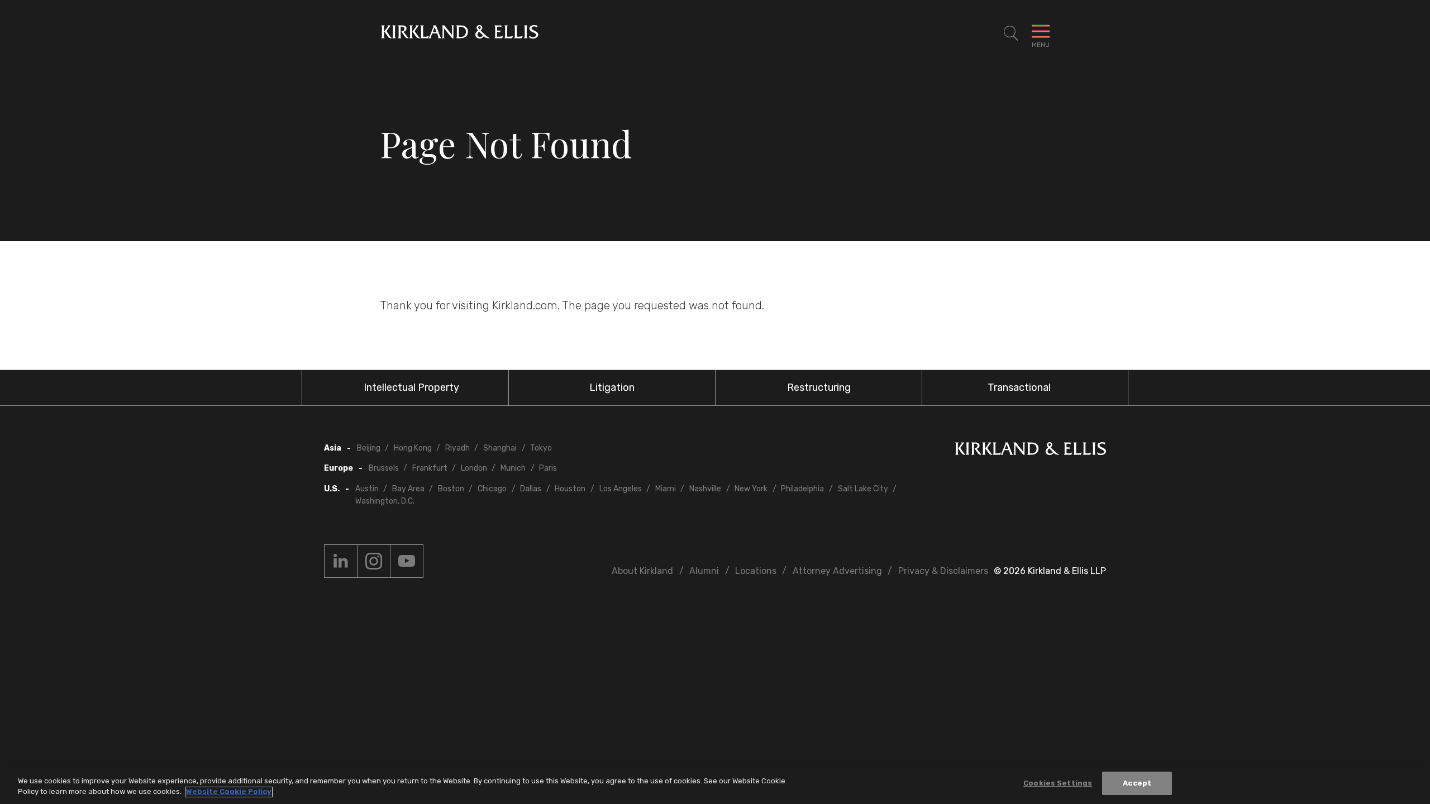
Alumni (704, 571)
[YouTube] (406, 561)
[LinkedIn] (341, 561)
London (474, 468)
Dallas (530, 489)
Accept (1137, 783)
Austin (367, 489)
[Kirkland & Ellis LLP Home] (1030, 451)
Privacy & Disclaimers (943, 571)
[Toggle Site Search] (1011, 33)
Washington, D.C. (384, 501)
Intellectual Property (411, 387)
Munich (513, 468)
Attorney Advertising (837, 571)
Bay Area (408, 489)
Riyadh (457, 448)
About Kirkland (642, 571)
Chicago (492, 489)
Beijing (368, 448)
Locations (755, 571)
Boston (451, 489)
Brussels (384, 468)
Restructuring (819, 387)
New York (751, 489)
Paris (548, 468)
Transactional (1019, 387)
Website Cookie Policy (228, 792)
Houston (570, 489)
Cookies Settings (1057, 783)
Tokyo (541, 448)
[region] (715, 784)
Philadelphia (802, 489)
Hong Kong (413, 448)
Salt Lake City (863, 489)
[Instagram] (373, 561)
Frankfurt (429, 468)
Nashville (705, 489)
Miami (665, 489)
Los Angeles (620, 489)
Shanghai (500, 448)
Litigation (612, 387)
